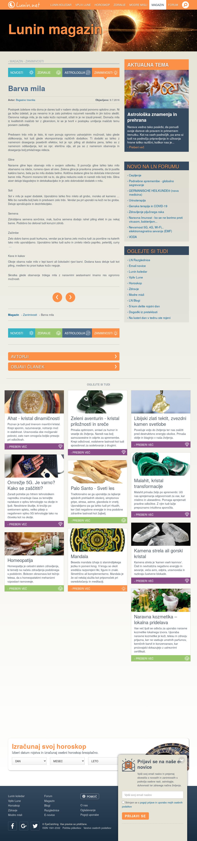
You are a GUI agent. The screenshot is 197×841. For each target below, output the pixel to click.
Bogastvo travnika (25, 100)
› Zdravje (133, 289)
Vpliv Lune (83, 5)
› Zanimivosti (34, 61)
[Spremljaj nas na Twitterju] (35, 826)
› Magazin (15, 61)
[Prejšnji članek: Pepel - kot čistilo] (57, 297)
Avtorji (20, 356)
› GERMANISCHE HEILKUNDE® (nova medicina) (153, 192)
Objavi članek (28, 367)
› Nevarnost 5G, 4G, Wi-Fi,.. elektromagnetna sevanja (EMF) (149, 229)
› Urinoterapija (136, 200)
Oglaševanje (88, 810)
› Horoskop (134, 283)
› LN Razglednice (138, 260)
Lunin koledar (61, 5)
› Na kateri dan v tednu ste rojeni (148, 317)
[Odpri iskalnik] (185, 4)
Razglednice (51, 810)
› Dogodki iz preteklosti (142, 312)
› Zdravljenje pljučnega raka (145, 212)
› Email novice (136, 265)
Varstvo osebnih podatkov (97, 828)
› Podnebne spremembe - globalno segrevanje (150, 183)
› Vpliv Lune (135, 277)
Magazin (158, 5)
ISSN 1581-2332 (51, 828)
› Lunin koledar (137, 271)
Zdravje (120, 5)
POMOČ (92, 796)
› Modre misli (135, 294)
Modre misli (138, 5)
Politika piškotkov (72, 828)
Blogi (47, 805)
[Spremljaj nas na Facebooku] (12, 826)
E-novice (49, 815)
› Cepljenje (134, 175)
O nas (84, 805)
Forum (173, 5)
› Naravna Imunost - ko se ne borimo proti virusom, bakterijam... (155, 219)
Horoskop (102, 5)
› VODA (132, 237)
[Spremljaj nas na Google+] (23, 826)
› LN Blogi (133, 300)
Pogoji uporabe (89, 815)
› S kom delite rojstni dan (143, 306)
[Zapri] (181, 760)
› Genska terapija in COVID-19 (147, 206)
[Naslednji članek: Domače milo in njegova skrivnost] (70, 297)
